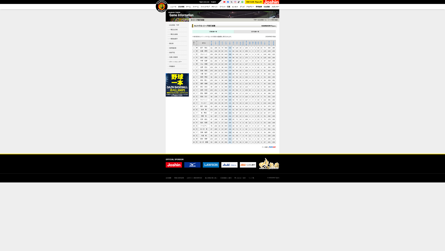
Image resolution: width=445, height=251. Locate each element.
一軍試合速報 (173, 34)
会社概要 (168, 178)
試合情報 (261, 20)
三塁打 (243, 43)
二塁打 (240, 43)
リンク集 (251, 178)
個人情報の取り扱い (211, 178)
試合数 (211, 43)
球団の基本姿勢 (179, 178)
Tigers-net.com (204, 2)
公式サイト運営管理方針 (194, 178)
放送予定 (172, 52)
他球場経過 (172, 48)
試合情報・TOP (174, 25)
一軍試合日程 (173, 29)
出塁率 (273, 43)
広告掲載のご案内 (226, 178)
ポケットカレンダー (175, 62)
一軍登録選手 (173, 39)
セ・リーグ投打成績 (271, 20)
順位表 (171, 43)
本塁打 (219, 43)
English (213, 2)
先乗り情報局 (173, 57)
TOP (255, 20)
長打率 (269, 43)
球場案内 (172, 66)
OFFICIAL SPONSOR (175, 159)
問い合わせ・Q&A (240, 178)
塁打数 (246, 43)
